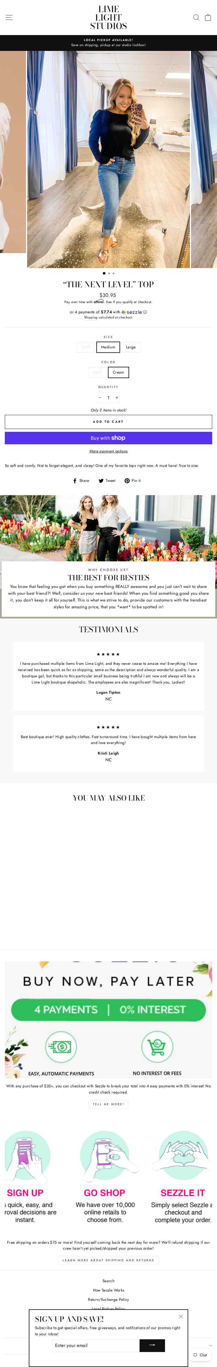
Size (108, 337)
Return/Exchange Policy (108, 1299)
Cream (118, 372)
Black (97, 372)
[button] (108, 312)
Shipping (91, 317)
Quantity (108, 387)
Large (131, 347)
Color (108, 362)
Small (85, 347)
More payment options (109, 451)
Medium (108, 347)
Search (108, 1281)
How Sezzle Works (108, 1290)
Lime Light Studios (108, 18)
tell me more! (108, 1104)
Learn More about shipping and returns (108, 1260)
